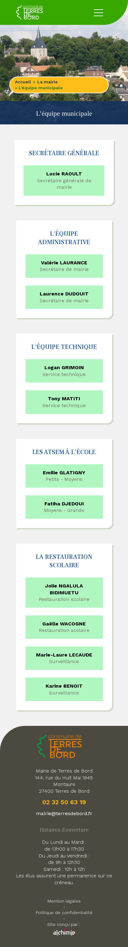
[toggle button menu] (98, 12)
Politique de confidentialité (64, 912)
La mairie (47, 81)
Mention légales (64, 900)
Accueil (23, 81)
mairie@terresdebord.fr (64, 813)
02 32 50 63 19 (64, 802)
